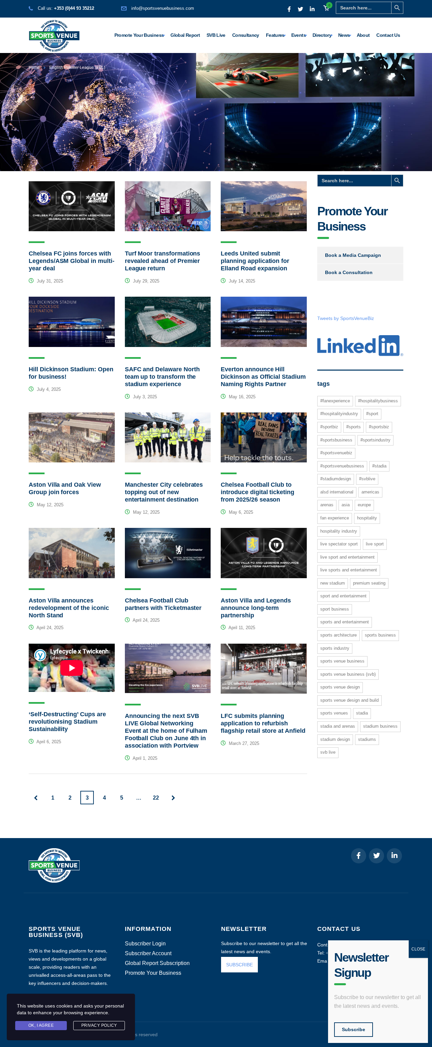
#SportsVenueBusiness (342, 465)
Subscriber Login (145, 943)
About (363, 35)
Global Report (185, 35)
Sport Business (334, 609)
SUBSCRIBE (239, 964)
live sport (375, 543)
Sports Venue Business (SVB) (348, 674)
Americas (370, 491)
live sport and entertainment (347, 557)
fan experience (334, 517)
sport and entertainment (343, 595)
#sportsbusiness (336, 439)
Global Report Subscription (157, 963)
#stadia (379, 465)
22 (156, 798)
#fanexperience (335, 400)
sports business (380, 635)
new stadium (332, 583)
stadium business (380, 726)
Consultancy (245, 35)
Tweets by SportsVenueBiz (345, 318)
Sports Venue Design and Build (349, 700)
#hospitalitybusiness (378, 400)
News (344, 35)
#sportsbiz (379, 426)
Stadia (362, 713)
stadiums (367, 739)
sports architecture (338, 635)
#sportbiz (329, 426)
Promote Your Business (139, 35)
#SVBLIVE (367, 478)
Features (275, 35)
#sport (372, 413)
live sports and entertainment (348, 569)
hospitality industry (338, 531)
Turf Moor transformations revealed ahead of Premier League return (162, 261)
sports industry (334, 648)
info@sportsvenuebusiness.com (162, 8)
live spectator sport (339, 543)
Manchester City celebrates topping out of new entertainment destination (164, 492)
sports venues (334, 713)
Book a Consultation (349, 272)
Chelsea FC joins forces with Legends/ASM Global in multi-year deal (71, 261)
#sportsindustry (375, 439)
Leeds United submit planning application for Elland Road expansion (255, 261)
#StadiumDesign (335, 478)
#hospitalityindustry (339, 413)
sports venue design (340, 687)
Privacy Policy (99, 1025)
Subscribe (353, 1029)
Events (298, 35)
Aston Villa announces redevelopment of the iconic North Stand (69, 608)
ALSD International (336, 491)
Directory (322, 35)
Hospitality (367, 517)
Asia (346, 504)
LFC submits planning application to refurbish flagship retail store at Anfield (263, 723)
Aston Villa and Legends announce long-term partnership (256, 608)
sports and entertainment (344, 621)
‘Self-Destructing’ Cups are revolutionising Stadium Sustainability (67, 721)
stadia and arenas (337, 726)
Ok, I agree (41, 1025)
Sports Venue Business (342, 661)
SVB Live (216, 35)
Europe (364, 504)
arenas (326, 504)
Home (34, 67)
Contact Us (388, 35)
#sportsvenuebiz (336, 452)
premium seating (369, 583)
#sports (353, 426)
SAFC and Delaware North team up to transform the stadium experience (162, 376)
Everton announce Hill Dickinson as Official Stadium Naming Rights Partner (263, 376)
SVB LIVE (327, 752)
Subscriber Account (148, 953)
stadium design (335, 739)
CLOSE (418, 949)
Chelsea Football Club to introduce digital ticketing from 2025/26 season (257, 492)
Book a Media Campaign (353, 255)
